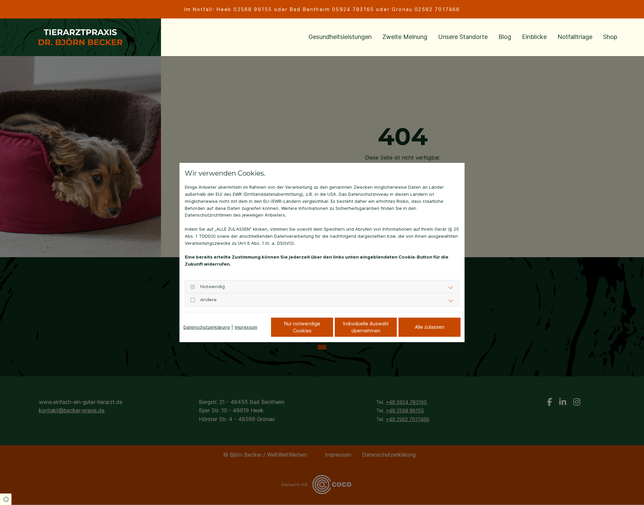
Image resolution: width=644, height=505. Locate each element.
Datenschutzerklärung (206, 327)
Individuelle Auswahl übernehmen (365, 327)
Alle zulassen (429, 327)
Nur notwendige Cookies (302, 327)
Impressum (246, 327)
